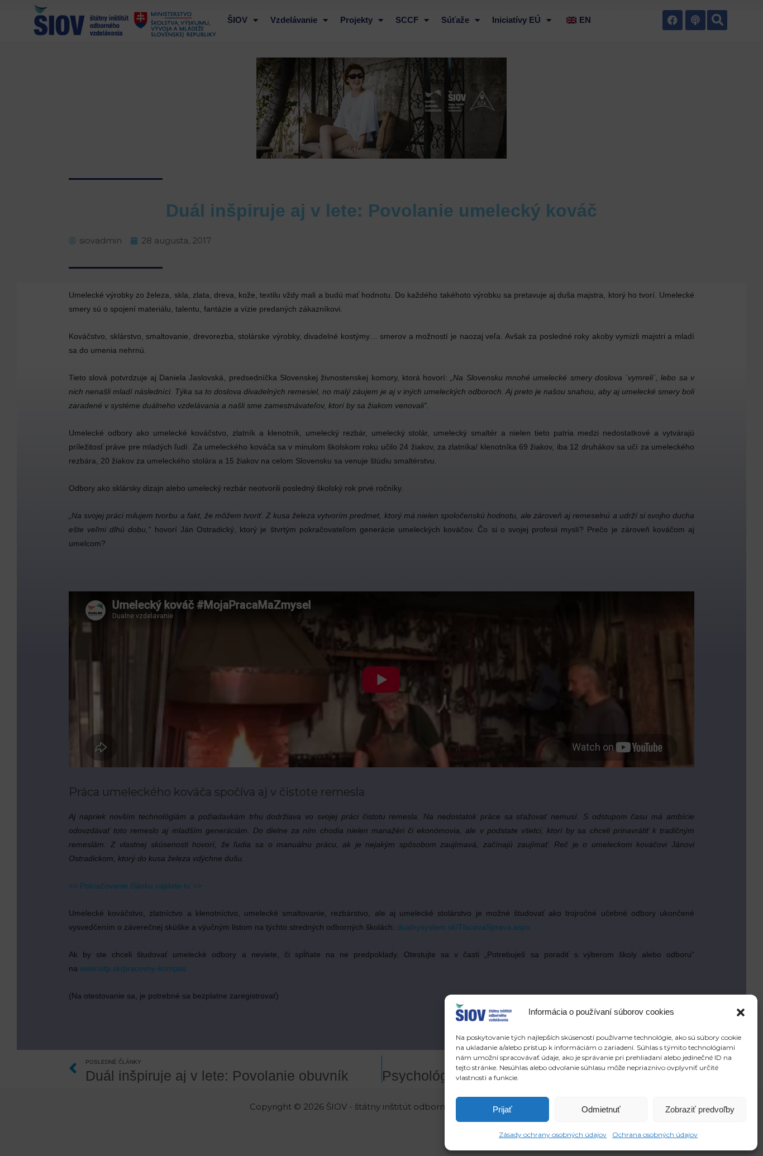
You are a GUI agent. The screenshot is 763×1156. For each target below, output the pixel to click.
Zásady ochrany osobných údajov (553, 1134)
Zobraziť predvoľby (700, 1109)
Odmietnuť (601, 1109)
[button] (740, 1012)
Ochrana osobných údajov (655, 1134)
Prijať (502, 1109)
